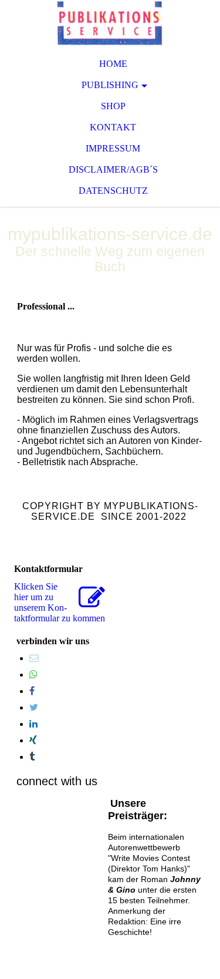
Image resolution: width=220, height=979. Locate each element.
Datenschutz (113, 191)
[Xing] (33, 740)
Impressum (113, 148)
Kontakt (113, 127)
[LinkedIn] (33, 724)
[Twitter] (33, 707)
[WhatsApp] (33, 674)
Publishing (110, 85)
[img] (110, 23)
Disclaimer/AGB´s (113, 169)
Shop (113, 106)
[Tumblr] (32, 757)
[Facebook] (32, 691)
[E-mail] (34, 658)
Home (113, 64)
